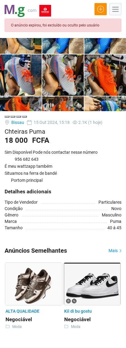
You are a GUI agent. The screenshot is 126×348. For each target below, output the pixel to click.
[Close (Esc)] (7, 117)
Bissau (17, 122)
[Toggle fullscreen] (18, 117)
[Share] (12, 117)
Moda (17, 327)
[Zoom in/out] (24, 117)
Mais (114, 250)
